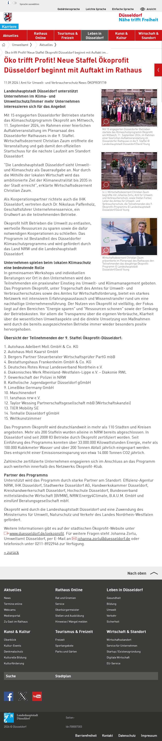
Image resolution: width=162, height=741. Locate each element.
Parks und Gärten (66, 651)
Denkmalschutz (13, 651)
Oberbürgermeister (67, 609)
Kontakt (107, 735)
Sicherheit (113, 621)
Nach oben (136, 573)
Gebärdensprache (68, 9)
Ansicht (151, 9)
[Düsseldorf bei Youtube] (37, 696)
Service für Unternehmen (122, 645)
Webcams (10, 609)
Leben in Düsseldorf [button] (95, 35)
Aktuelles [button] (10, 35)
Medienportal (12, 615)
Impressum (149, 735)
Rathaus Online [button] (40, 35)
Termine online (13, 603)
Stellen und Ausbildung (69, 615)
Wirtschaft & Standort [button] (148, 35)
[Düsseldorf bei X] (22, 696)
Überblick (10, 639)
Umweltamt (20, 45)
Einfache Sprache (123, 9)
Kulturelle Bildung (15, 657)
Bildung (111, 603)
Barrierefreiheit (86, 735)
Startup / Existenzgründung (124, 651)
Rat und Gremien (65, 597)
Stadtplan (63, 676)
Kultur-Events (12, 645)
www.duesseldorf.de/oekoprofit (36, 533)
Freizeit (60, 639)
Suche (11, 676)
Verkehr (111, 615)
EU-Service (113, 663)
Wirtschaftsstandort (119, 639)
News (7, 597)
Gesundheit (114, 597)
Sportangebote (64, 645)
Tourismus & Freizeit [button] (67, 35)
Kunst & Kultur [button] (121, 35)
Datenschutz (127, 735)
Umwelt (111, 609)
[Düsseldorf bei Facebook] (8, 696)
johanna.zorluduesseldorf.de (103, 538)
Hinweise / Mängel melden (71, 621)
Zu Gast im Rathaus (16, 621)
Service (59, 603)
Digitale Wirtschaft (118, 657)
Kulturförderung (14, 663)
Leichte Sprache (96, 9)
